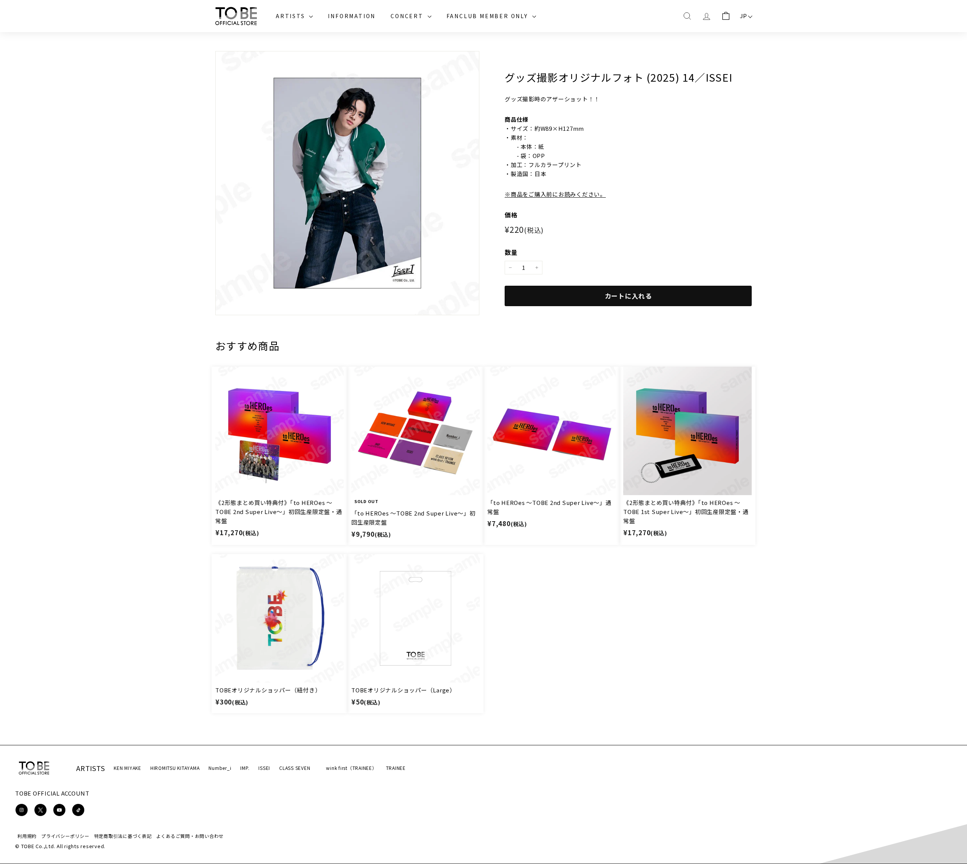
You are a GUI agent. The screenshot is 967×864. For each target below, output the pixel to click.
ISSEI (264, 768)
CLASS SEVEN (294, 768)
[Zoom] (347, 183)
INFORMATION (351, 16)
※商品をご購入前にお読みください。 (555, 194)
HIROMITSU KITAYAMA (175, 768)
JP (744, 16)
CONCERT (408, 16)
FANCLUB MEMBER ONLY (488, 16)
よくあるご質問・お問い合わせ (190, 836)
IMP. (244, 768)
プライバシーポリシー (65, 836)
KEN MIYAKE (127, 768)
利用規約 (27, 836)
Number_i (220, 768)
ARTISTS (291, 16)
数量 (511, 252)
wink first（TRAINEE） (351, 768)
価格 (511, 214)
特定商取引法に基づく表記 (123, 836)
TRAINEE (396, 768)
